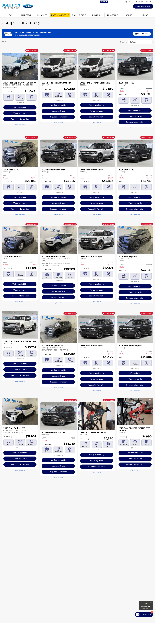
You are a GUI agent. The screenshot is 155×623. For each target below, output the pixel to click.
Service (129, 15)
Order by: (123, 42)
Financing (96, 15)
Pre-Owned (42, 15)
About (145, 15)
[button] (3, 66)
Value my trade (20, 113)
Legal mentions (20, 125)
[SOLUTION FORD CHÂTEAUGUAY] (17, 6)
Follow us (119, 2)
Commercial (26, 15)
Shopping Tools (79, 15)
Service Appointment (143, 6)
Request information (20, 119)
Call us (130, 2)
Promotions (112, 15)
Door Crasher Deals (60, 15)
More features (20, 102)
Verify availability (19, 107)
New (10, 15)
